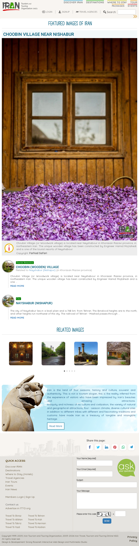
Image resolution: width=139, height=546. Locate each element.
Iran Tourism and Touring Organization (43, 535)
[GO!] (135, 16)
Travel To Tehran (36, 515)
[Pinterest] (114, 447)
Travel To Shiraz (13, 515)
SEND (107, 521)
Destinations (12, 470)
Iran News (11, 489)
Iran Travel (80, 535)
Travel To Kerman (37, 523)
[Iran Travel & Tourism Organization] (20, 6)
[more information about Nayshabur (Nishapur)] (9, 301)
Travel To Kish (35, 519)
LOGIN (49, 11)
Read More (55, 426)
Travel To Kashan (36, 527)
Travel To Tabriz (13, 523)
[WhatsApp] (123, 447)
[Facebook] (90, 447)
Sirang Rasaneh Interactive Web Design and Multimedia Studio (56, 542)
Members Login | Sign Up (20, 496)
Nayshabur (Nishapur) (42, 270)
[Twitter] (98, 447)
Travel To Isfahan (14, 519)
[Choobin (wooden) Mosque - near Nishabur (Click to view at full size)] (85, 353)
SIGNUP (66, 11)
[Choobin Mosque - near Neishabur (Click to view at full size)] (20, 353)
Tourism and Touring (96, 535)
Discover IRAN (13, 466)
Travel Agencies (14, 477)
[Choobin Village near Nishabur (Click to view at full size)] (53, 353)
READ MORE (17, 285)
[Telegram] (131, 447)
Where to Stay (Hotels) (19, 474)
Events (9, 485)
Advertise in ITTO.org (17, 508)
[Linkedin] (106, 447)
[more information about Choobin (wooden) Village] (9, 266)
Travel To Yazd (12, 527)
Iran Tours (11, 481)
